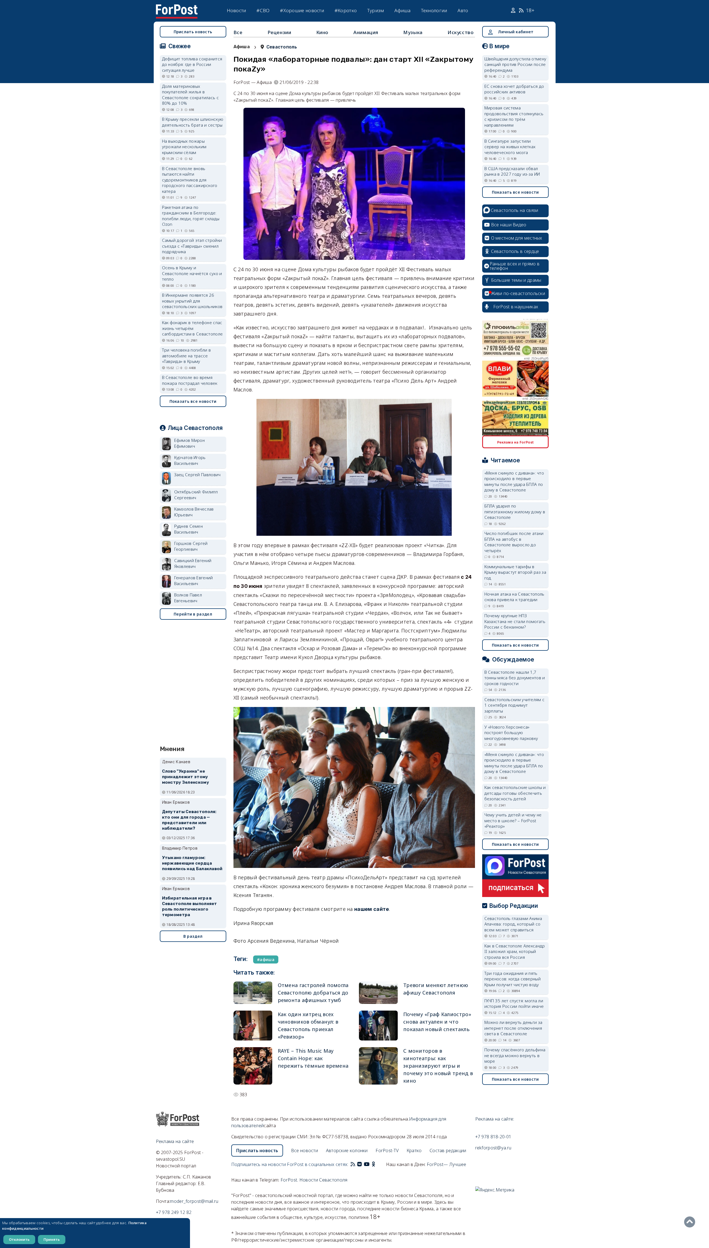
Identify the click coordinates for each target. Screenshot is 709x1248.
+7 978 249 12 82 (174, 1212)
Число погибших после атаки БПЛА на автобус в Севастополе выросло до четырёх (514, 542)
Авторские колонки (347, 1150)
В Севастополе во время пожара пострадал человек (189, 380)
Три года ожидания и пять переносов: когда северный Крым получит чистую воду (512, 978)
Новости (236, 10)
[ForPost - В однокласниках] (373, 1164)
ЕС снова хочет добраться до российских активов (514, 89)
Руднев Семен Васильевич (188, 529)
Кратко (414, 1150)
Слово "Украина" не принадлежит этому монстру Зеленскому (185, 777)
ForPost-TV (387, 1150)
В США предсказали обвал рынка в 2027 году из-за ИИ (512, 171)
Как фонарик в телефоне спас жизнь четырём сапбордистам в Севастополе (192, 328)
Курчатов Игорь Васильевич (190, 460)
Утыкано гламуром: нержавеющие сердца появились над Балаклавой (192, 863)
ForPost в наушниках (515, 306)
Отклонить (19, 1239)
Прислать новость (193, 31)
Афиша (402, 10)
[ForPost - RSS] (353, 1164)
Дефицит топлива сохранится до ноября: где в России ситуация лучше (192, 64)
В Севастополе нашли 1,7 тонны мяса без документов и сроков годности (514, 677)
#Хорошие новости (302, 10)
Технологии (434, 10)
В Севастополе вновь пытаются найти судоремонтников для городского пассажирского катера (189, 180)
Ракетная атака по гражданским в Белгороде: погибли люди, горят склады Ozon (191, 215)
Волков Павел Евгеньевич (188, 597)
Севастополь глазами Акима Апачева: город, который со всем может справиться (513, 924)
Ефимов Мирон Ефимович (189, 443)
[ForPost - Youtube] (367, 1164)
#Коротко (346, 10)
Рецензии (279, 32)
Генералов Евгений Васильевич (193, 580)
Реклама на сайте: (494, 1119)
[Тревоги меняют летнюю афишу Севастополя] (378, 993)
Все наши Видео (508, 224)
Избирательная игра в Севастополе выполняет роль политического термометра (189, 906)
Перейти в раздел (193, 614)
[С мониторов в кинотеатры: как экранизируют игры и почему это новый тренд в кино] (378, 1066)
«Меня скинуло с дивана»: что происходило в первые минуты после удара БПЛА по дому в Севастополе (514, 481)
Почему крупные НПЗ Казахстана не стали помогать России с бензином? (514, 621)
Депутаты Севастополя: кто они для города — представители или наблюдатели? (189, 820)
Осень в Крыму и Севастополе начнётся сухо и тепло (192, 273)
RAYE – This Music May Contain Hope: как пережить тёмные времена (313, 1058)
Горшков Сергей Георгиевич (191, 546)
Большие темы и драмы (516, 280)
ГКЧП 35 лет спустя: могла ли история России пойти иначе (514, 1003)
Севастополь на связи (514, 210)
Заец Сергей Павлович (197, 474)
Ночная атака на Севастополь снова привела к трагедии (514, 597)
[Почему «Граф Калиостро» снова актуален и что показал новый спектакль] (378, 1026)
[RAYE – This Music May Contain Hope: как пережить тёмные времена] (252, 1066)
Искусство (461, 32)
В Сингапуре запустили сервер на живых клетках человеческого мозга (510, 146)
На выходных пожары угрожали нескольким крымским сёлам (184, 146)
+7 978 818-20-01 (493, 1137)
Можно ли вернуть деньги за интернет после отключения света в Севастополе (513, 1027)
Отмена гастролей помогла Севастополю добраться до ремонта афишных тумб (313, 992)
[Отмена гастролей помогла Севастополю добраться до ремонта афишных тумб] (252, 993)
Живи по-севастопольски (518, 293)
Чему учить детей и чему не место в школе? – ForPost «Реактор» (513, 820)
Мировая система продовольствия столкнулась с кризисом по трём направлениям (514, 116)
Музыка (413, 32)
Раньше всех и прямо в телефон (515, 266)
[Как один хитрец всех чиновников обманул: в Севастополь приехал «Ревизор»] (252, 1026)
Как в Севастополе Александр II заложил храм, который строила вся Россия (514, 951)
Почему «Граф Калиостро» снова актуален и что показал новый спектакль (437, 1021)
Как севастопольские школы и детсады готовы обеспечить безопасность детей (515, 793)
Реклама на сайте (175, 1141)
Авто (463, 10)
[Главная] (176, 8)
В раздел (192, 936)
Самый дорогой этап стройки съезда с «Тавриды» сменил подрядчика (192, 245)
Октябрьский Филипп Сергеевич (196, 494)
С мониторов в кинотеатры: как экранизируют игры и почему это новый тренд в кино (438, 1065)
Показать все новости (193, 401)
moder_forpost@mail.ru (194, 1201)
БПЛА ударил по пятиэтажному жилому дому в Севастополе (514, 511)
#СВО (262, 10)
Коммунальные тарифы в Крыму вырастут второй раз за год (515, 572)
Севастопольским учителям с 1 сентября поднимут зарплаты (514, 705)
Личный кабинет (515, 31)
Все (238, 32)
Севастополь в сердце (515, 251)
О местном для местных (516, 237)
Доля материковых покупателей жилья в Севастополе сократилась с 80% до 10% (190, 94)
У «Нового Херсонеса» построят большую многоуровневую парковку (511, 732)
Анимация (365, 32)
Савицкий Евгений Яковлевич (193, 563)
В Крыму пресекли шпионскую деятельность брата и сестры (193, 122)
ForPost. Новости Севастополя (314, 1180)
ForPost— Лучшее (446, 1164)
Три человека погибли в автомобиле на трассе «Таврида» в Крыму (186, 355)
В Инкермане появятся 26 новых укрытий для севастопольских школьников (192, 300)
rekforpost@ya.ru (493, 1148)
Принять (51, 1239)
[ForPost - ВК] (359, 1164)
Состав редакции (448, 1150)
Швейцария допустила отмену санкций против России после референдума (515, 64)
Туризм (375, 10)
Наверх (691, 1222)
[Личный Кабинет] (514, 10)
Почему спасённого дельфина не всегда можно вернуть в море (515, 1055)
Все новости (304, 1150)
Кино (322, 32)
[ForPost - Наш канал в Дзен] (377, 1164)
